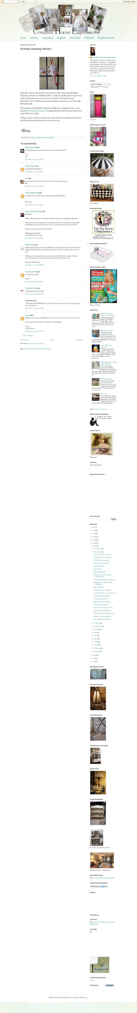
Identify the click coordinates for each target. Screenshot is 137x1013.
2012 (93, 540)
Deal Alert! (97, 569)
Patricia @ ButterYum (32, 193)
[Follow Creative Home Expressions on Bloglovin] (99, 887)
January (96, 651)
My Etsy (34, 38)
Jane (26, 178)
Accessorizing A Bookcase (102, 611)
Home (23, 38)
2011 (93, 543)
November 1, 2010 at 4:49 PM (34, 186)
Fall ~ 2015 (104, 394)
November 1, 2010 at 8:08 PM (34, 265)
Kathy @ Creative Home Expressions (104, 58)
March (96, 645)
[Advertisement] (99, 945)
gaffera (71, 998)
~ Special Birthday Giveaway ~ (106, 346)
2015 (93, 531)
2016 (93, 527)
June (95, 636)
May (95, 639)
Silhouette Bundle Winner (102, 602)
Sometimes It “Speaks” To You (103, 608)
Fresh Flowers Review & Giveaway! (105, 593)
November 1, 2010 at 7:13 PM (34, 238)
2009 (93, 655)
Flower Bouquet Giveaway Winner (105, 580)
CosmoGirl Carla (30, 288)
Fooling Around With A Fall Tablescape (103, 583)
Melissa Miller (29, 245)
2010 (93, 546)
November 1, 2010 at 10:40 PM (34, 308)
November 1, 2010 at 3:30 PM (34, 159)
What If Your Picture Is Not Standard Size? (102, 576)
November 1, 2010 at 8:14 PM (34, 282)
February (97, 648)
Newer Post (24, 340)
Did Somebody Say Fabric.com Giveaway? (108, 315)
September (97, 626)
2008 (94, 658)
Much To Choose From (101, 599)
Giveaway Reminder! (100, 605)
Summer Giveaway (106, 330)
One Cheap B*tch (31, 272)
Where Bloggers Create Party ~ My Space (108, 363)
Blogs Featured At (106, 38)
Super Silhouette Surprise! (102, 619)
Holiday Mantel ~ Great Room (103, 555)
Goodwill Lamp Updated (102, 596)
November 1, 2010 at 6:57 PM (34, 205)
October (97, 623)
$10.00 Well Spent (99, 572)
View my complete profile (98, 76)
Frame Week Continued (101, 563)
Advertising (47, 38)
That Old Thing (99, 587)
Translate (105, 87)
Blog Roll (61, 38)
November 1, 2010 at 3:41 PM (34, 172)
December (97, 549)
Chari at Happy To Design (33, 212)
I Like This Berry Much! (101, 560)
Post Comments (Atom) (36, 344)
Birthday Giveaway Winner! (102, 616)
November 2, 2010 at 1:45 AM (34, 331)
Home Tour (75, 38)
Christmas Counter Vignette (103, 557)
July (95, 633)
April (96, 642)
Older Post (79, 340)
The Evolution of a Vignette (102, 590)
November (97, 552)
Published (89, 38)
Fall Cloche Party (106, 379)
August (96, 629)
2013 (93, 537)
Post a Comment (28, 336)
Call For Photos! (99, 566)
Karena (27, 315)
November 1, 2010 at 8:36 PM (34, 294)
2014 (93, 534)
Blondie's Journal (30, 147)
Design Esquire (30, 166)
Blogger (85, 998)
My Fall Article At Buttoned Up (104, 613)
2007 (93, 661)
